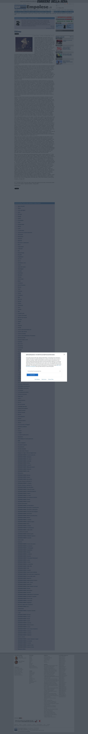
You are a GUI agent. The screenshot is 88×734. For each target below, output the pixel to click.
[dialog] (44, 367)
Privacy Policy (50, 379)
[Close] (65, 355)
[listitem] (44, 371)
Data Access (44, 379)
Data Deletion (37, 379)
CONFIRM (32, 374)
